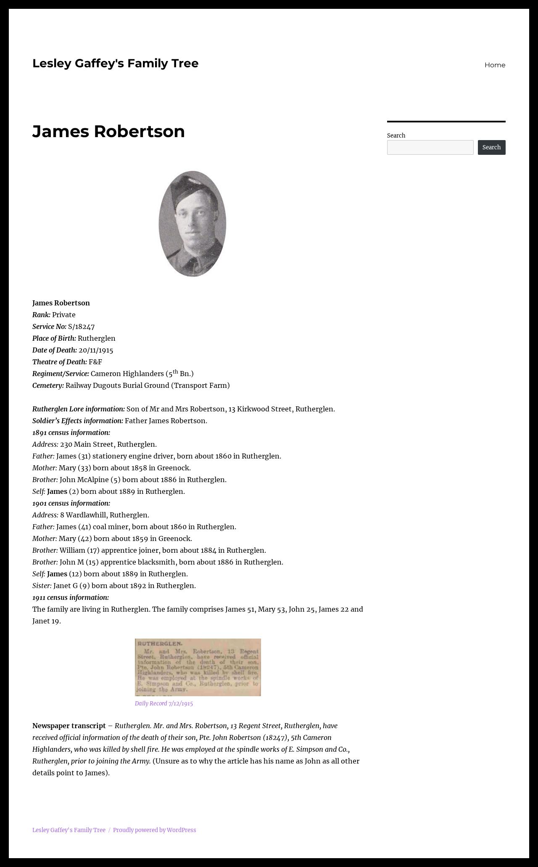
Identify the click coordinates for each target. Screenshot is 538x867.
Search (396, 135)
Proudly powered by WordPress (154, 830)
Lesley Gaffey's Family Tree (115, 63)
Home (495, 65)
